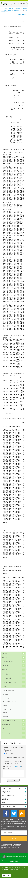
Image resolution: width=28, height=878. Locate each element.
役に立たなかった (9, 751)
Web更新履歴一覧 (6, 724)
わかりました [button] (6, 875)
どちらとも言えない (10, 753)
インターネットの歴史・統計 (9, 682)
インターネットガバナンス (8, 674)
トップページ (4, 8)
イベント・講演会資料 (8, 690)
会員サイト (5, 802)
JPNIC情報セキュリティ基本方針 (8, 847)
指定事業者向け (6, 799)
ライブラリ (11, 8)
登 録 (14, 838)
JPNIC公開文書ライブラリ (9, 701)
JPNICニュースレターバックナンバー (12, 788)
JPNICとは (4, 653)
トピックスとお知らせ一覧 (8, 720)
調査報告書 (5, 716)
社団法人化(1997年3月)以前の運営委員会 (13, 10)
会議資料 (18, 8)
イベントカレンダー (6, 733)
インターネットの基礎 (7, 661)
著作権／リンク (4, 845)
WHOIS (3, 737)
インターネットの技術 (7, 678)
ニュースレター (6, 698)
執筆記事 (5, 712)
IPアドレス (4, 657)
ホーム (4, 844)
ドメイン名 (4, 669)
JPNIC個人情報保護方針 (15, 845)
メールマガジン (6, 694)
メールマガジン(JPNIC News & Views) (11, 820)
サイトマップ (5, 665)
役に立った (8, 750)
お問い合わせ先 (17, 766)
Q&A (3, 728)
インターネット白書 (8, 709)
